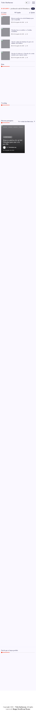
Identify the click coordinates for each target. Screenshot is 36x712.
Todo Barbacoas (7, 3)
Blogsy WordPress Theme (21, 709)
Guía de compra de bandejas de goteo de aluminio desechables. (22, 42)
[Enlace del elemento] (13, 139)
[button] (27, 2)
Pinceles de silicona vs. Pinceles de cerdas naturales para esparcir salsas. (22, 54)
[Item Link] (5, 20)
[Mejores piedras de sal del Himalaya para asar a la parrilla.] (18, 84)
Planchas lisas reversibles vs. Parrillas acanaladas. (21, 30)
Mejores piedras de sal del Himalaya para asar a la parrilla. (22, 19)
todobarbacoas (12, 97)
